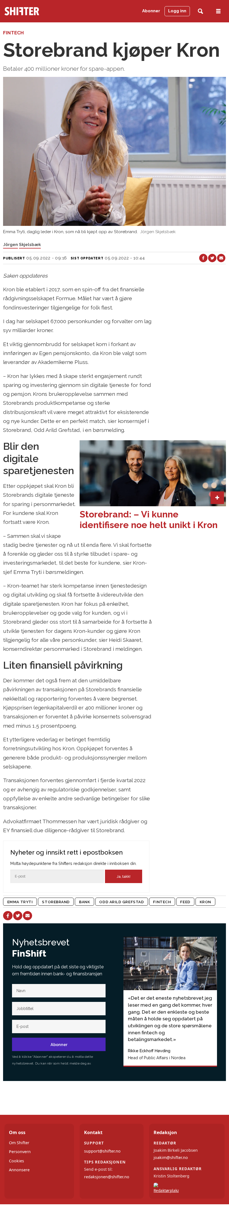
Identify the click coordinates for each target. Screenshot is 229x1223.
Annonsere (19, 1169)
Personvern (20, 1151)
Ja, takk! (123, 876)
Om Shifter (19, 1142)
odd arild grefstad (121, 902)
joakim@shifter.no (171, 1157)
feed (185, 902)
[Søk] (200, 11)
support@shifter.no (102, 1151)
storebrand (56, 902)
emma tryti (20, 902)
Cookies (16, 1160)
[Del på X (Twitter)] (212, 258)
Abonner (151, 10)
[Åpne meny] (218, 11)
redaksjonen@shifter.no (106, 1176)
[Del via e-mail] (221, 258)
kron (205, 902)
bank (84, 902)
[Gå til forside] (36, 11)
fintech (162, 902)
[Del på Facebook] (203, 258)
